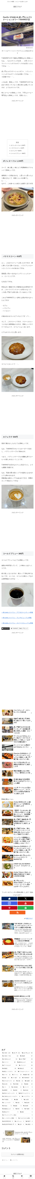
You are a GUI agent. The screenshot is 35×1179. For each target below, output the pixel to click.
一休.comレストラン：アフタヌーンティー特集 (17, 612)
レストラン (6, 628)
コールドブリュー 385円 (18, 153)
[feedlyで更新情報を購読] (26, 908)
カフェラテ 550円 (16, 150)
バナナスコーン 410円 (17, 148)
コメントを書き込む (17, 1154)
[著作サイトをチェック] (9, 898)
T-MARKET (15, 628)
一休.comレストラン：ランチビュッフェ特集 (16, 617)
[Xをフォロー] (26, 898)
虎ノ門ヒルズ (24, 628)
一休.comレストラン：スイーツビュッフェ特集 (17, 623)
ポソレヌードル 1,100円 (18, 145)
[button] (31, 600)
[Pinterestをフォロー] (9, 908)
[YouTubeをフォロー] (26, 903)
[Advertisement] (17, 119)
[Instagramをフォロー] (9, 903)
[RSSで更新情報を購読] (17, 912)
